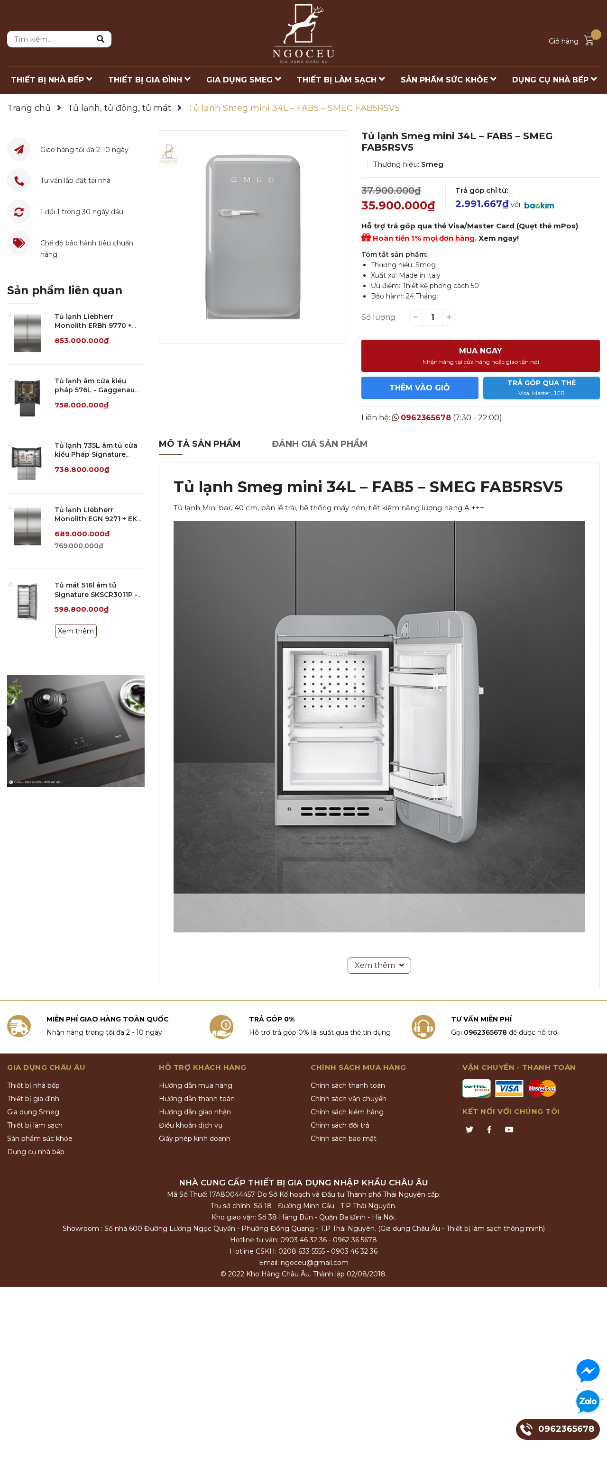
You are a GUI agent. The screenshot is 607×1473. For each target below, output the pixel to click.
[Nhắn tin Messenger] (588, 1371)
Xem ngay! (498, 238)
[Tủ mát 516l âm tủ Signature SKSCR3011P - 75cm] (27, 601)
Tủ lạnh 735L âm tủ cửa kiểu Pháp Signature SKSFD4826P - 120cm (96, 454)
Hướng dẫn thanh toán (197, 1098)
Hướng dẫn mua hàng (195, 1085)
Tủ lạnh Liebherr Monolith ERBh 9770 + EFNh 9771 (93, 325)
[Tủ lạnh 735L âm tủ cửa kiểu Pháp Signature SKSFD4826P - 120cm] (27, 461)
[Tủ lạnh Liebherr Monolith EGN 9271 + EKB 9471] (27, 526)
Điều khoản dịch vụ (190, 1125)
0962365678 (426, 417)
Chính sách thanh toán (348, 1085)
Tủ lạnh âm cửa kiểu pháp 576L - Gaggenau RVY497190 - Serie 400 (95, 390)
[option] (253, 237)
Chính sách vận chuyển (348, 1098)
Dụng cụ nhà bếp (35, 1152)
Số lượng (378, 317)
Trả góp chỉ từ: (481, 190)
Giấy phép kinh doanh (194, 1138)
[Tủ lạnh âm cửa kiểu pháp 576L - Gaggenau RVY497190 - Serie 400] (27, 397)
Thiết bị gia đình (33, 1098)
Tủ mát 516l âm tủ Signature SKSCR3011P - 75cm (96, 594)
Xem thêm (76, 631)
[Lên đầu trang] (590, 1456)
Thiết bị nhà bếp (33, 1085)
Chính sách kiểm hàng (347, 1112)
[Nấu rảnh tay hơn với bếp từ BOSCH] (76, 731)
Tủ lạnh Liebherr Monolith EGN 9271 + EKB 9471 (98, 519)
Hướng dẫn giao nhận (195, 1112)
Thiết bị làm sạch (35, 1125)
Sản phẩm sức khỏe (40, 1138)
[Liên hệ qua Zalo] (588, 1402)
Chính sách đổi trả (340, 1125)
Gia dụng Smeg (33, 1112)
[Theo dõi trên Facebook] (489, 1130)
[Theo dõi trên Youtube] (509, 1130)
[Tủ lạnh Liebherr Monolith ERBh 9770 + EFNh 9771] (27, 332)
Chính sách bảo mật (344, 1138)
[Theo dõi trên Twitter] (469, 1130)
